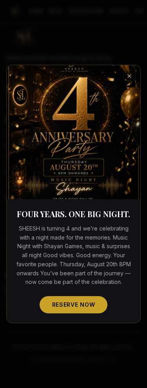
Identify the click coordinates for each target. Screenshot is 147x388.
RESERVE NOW (73, 304)
